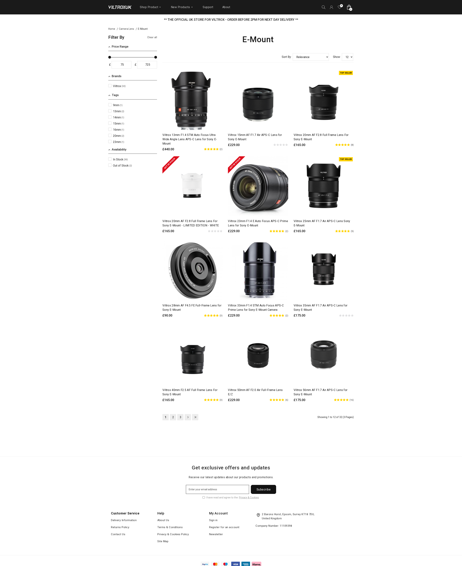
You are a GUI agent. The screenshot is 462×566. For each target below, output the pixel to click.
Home (111, 28)
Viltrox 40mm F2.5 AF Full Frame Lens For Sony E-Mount (189, 392)
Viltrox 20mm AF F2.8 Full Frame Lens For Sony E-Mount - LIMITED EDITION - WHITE (190, 223)
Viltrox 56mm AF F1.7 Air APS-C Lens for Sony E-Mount (321, 392)
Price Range (120, 46)
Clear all (152, 37)
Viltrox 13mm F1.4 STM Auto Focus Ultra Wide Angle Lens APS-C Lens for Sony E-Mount (189, 139)
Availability (119, 149)
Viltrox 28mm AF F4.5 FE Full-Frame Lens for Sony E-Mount (191, 307)
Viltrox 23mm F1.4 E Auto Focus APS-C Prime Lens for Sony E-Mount (258, 223)
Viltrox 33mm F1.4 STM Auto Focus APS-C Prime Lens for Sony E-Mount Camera (256, 307)
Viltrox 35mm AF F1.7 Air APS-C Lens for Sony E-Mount (321, 307)
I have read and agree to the (232, 497)
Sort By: (286, 57)
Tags (115, 95)
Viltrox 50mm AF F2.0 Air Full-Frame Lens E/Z (255, 392)
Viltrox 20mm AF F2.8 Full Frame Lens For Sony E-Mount (321, 137)
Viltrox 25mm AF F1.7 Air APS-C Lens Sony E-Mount (322, 223)
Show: (337, 57)
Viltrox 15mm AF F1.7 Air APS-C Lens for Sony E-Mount (255, 137)
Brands (116, 76)
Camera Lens (126, 28)
